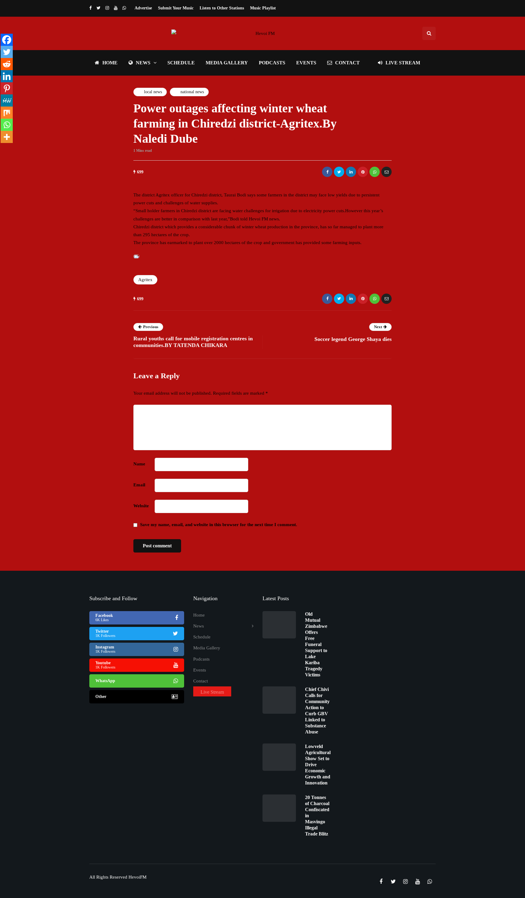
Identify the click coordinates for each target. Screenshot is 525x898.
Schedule (181, 62)
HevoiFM (137, 877)
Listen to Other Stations (222, 8)
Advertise (143, 8)
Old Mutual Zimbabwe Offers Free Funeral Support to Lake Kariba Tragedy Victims (316, 644)
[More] (7, 137)
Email (139, 484)
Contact (347, 62)
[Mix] (7, 113)
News (143, 62)
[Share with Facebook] (327, 172)
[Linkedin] (7, 76)
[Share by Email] (386, 172)
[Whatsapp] (7, 125)
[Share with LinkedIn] (351, 172)
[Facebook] (7, 40)
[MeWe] (7, 100)
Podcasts (272, 62)
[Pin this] (363, 172)
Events (306, 62)
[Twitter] (7, 52)
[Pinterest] (7, 88)
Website (141, 505)
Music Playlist (263, 8)
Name (139, 463)
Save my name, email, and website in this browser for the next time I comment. (218, 524)
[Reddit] (7, 64)
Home (110, 62)
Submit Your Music (176, 8)
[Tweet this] (339, 172)
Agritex (145, 279)
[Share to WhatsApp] (374, 172)
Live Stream (403, 62)
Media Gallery (227, 62)
